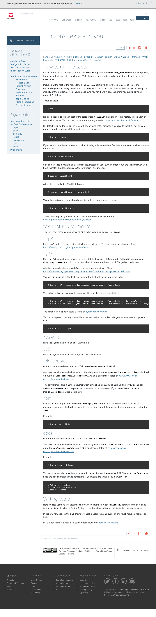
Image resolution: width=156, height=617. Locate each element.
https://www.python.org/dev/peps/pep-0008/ (66, 247)
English (48, 57)
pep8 (15, 127)
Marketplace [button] (106, 20)
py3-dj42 (17, 133)
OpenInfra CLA (86, 593)
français (136, 57)
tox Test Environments (21, 124)
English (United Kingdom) (117, 57)
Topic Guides (22, 98)
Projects (10, 580)
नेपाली (144, 57)
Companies (36, 589)
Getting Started (61, 583)
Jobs (33, 586)
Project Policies (23, 86)
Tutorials (20, 95)
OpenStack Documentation (26, 40)
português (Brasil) (82, 60)
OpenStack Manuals (64, 580)
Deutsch (99, 57)
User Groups (36, 580)
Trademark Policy (87, 586)
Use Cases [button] (66, 20)
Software (53, 20)
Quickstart (21, 89)
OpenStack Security (15, 583)
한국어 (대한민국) (62, 57)
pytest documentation (97, 311)
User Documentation (20, 67)
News (9, 589)
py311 (16, 137)
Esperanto (48, 60)
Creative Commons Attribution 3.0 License (77, 551)
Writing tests (16, 149)
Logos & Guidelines (88, 583)
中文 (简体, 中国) (63, 60)
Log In (142, 18)
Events (34, 583)
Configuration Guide (20, 64)
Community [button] (90, 20)
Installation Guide (18, 61)
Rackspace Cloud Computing (116, 595)
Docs (125, 20)
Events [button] (78, 20)
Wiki (57, 589)
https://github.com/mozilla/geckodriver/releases (67, 219)
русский (88, 57)
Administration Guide (20, 70)
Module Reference (25, 102)
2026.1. (78, 3)
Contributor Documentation (23, 76)
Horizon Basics (23, 82)
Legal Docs (84, 580)
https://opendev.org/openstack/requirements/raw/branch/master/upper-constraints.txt (86, 271)
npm (15, 143)
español (97, 60)
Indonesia (77, 57)
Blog (118, 20)
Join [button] (132, 20)
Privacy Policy (86, 589)
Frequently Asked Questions (30, 105)
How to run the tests (20, 121)
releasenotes (19, 140)
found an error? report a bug (135, 550)
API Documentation (63, 586)
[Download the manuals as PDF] (140, 48)
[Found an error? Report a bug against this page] (146, 48)
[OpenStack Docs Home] (11, 40)
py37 (15, 130)
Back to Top (143, 3)
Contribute (35, 593)
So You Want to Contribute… (30, 79)
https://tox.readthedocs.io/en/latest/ (123, 120)
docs (15, 146)
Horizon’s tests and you (27, 92)
